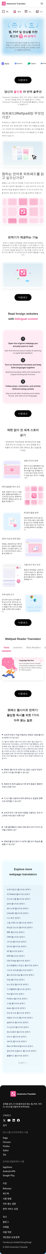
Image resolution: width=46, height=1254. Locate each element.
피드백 (6, 1193)
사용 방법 (7, 1198)
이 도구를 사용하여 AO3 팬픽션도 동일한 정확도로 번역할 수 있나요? (22, 799)
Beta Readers (33, 647)
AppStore (7, 1167)
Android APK (9, 1171)
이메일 (6, 1226)
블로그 (6, 1221)
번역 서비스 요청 (10, 1208)
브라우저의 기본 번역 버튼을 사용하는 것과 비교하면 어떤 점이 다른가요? (22, 814)
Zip (4, 1154)
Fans (6, 647)
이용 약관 (7, 1232)
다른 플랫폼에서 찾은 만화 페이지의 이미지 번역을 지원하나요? (22, 828)
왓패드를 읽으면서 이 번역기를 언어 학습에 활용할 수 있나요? (22, 842)
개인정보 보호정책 (11, 1237)
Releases (7, 1188)
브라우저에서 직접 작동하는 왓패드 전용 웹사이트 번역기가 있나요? (23, 736)
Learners (18, 647)
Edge (5, 1137)
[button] (41, 3)
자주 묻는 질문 (9, 1203)
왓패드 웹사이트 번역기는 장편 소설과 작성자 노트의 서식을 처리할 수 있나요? (22, 771)
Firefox (6, 1146)
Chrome (7, 1141)
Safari (6, 1150)
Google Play (9, 1175)
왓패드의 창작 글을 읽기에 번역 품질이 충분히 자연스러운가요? (22, 785)
